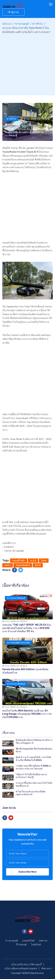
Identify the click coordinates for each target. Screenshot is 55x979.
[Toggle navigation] (51, 4)
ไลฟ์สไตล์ (36, 944)
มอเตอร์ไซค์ (28, 940)
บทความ (43, 940)
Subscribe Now (27, 871)
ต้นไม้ (38, 565)
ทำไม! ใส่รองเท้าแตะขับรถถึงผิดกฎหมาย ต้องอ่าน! (30, 793)
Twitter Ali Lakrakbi (14, 550)
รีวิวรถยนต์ (21, 944)
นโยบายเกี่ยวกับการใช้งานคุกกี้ (26, 964)
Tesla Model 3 (23, 565)
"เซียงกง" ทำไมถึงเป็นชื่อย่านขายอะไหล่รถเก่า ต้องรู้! (31, 776)
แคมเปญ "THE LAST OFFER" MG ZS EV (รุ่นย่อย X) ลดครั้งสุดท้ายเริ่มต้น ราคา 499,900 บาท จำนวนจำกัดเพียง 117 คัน (26, 628)
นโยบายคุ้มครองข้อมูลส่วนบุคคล (21, 968)
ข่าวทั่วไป (37, 23)
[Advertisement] (27, 63)
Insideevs (9, 547)
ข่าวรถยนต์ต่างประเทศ (18, 642)
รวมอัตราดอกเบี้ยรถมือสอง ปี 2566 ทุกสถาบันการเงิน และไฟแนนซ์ (33, 767)
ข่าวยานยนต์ (22, 23)
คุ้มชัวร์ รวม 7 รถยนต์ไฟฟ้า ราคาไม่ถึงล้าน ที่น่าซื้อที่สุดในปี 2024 (33, 758)
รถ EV (33, 560)
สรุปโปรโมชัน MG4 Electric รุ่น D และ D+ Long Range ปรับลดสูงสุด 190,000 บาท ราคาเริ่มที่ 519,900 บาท (27, 714)
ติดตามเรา (46, 968)
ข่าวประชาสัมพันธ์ (16, 598)
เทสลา (7, 565)
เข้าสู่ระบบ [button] (13, 12)
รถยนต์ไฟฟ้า (18, 560)
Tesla (43, 560)
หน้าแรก (6, 23)
